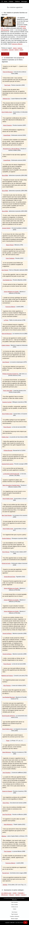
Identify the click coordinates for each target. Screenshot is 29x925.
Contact (14, 909)
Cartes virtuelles (14, 904)
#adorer (16, 49)
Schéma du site (14, 906)
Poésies (11, 1)
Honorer (23, 895)
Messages (24, 1)
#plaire (21, 49)
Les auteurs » (23, 54)
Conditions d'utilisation (14, 916)
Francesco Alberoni (16, 44)
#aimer (15, 48)
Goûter (15, 893)
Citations (17, 1)
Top (25, 922)
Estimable (21, 893)
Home (5, 1)
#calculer (11, 49)
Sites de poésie (14, 902)
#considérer (4, 49)
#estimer (19, 48)
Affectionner (4, 895)
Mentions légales (14, 918)
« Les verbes (5, 54)
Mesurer (11, 895)
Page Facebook (14, 914)
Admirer (17, 895)
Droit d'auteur (14, 912)
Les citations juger (6, 893)
